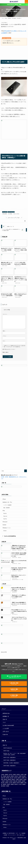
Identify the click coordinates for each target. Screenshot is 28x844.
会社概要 (5, 835)
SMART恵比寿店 (11, 211)
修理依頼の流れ (6, 713)
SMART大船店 (6, 750)
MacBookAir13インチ (13, 476)
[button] (3, 221)
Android (4, 524)
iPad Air (5, 513)
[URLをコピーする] (25, 221)
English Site (5, 734)
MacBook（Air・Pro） (8, 502)
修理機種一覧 (6, 716)
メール (4, 336)
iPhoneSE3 (7, 31)
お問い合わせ (6, 731)
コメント (5, 314)
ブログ (4, 722)
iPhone (4, 499)
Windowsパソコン (7, 527)
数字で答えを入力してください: (9, 349)
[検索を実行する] (25, 470)
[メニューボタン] (1, 1)
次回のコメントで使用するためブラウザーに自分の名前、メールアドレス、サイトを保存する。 (14, 346)
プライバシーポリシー (12, 835)
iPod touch (5, 521)
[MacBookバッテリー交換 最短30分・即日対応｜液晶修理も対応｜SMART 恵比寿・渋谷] (14, 1)
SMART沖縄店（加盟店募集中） (9, 765)
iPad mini (5, 516)
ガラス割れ (13, 31)
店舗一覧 (5, 719)
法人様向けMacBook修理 (8, 725)
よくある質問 (6, 728)
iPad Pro (5, 518)
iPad (4, 510)
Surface (4, 530)
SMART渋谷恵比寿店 (7, 748)
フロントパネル (16, 213)
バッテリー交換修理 (7, 505)
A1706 (6, 476)
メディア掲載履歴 (22, 833)
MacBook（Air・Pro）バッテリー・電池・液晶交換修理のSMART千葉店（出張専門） (14, 754)
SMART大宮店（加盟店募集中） (9, 757)
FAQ (18, 835)
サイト (4, 341)
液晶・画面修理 (6, 507)
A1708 (2, 476)
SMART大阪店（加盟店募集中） (9, 760)
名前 (4, 331)
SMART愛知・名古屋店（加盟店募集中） (11, 763)
